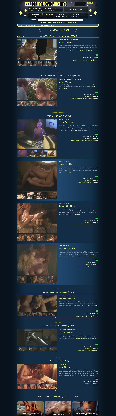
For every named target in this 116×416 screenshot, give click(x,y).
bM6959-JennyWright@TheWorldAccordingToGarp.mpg (84, 98)
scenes (31, 10)
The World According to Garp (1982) (61, 75)
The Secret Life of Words (86, 50)
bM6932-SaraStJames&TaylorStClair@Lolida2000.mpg (84, 140)
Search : (34, 20)
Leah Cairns (65, 367)
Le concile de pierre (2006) (61, 292)
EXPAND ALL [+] (20, 36)
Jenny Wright (66, 82)
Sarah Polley (66, 42)
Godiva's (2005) (61, 360)
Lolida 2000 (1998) (61, 116)
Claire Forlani (66, 332)
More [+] (54, 66)
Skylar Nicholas (67, 248)
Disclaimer (66, 22)
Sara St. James (66, 122)
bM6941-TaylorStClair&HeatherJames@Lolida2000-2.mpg (83, 224)
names (40, 10)
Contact (59, 22)
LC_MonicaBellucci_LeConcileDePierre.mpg (87, 316)
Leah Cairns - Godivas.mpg (91, 385)
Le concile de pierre (93, 305)
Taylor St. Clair (67, 206)
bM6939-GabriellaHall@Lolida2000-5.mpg (87, 182)
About (54, 22)
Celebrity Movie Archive (46, 4)
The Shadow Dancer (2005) (61, 325)
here (49, 25)
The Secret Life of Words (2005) (61, 36)
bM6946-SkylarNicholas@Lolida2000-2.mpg (87, 266)
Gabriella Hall (66, 164)
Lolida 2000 (74, 130)
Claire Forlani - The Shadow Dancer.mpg (88, 350)
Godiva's (92, 375)
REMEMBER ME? (92, 5)
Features (43, 22)
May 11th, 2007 (89, 59)
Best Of (49, 22)
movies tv (50, 10)
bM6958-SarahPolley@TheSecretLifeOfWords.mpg (85, 60)
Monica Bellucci (67, 298)
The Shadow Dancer (80, 338)
